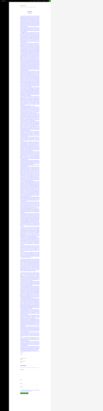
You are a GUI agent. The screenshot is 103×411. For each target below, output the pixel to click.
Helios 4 (23, 362)
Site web (21, 386)
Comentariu (22, 369)
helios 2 (23, 359)
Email (21, 383)
